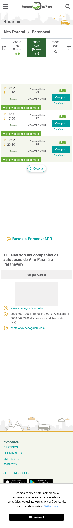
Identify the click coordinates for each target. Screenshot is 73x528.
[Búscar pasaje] (67, 6)
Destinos (10, 447)
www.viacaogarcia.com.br (27, 308)
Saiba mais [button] (51, 506)
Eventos (10, 464)
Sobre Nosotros (16, 473)
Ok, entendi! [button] (36, 517)
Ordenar (38, 168)
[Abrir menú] (5, 6)
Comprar (60, 97)
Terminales (12, 453)
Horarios (11, 441)
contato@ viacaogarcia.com (28, 328)
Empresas (11, 459)
